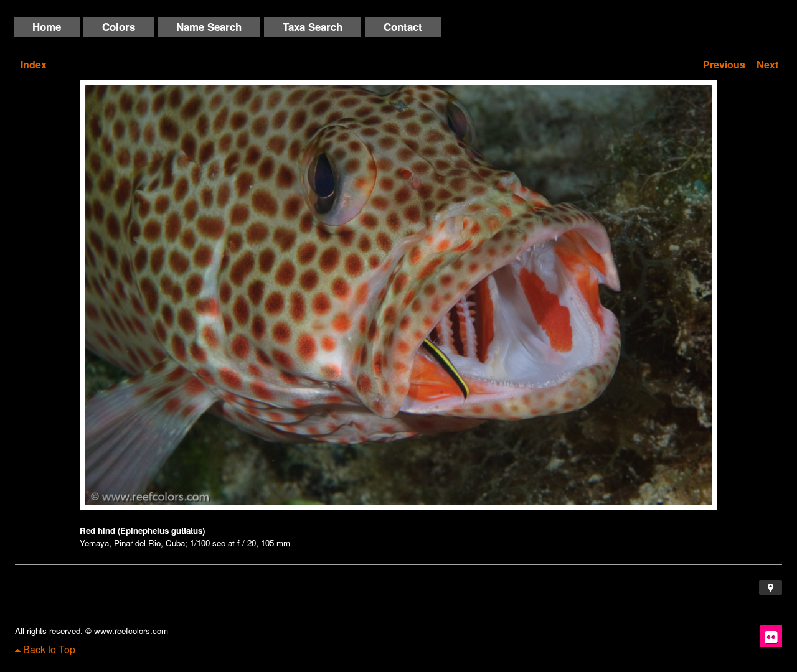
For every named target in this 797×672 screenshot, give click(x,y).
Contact (403, 26)
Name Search (209, 26)
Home (46, 26)
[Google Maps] (770, 587)
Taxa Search (312, 26)
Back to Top (48, 649)
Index (34, 64)
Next (767, 64)
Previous (724, 64)
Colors (118, 26)
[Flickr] (771, 636)
